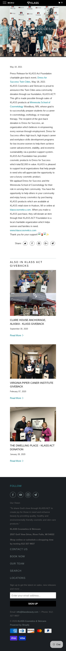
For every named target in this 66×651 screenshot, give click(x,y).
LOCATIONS (17, 578)
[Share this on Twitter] (24, 243)
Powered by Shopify (19, 625)
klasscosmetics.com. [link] (20, 209)
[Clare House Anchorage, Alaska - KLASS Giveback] (33, 293)
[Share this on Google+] (45, 243)
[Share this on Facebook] (31, 243)
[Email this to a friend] (52, 243)
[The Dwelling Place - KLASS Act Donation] (33, 424)
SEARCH (15, 571)
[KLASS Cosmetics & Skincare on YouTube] (21, 495)
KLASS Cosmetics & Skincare (32, 621)
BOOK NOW (17, 556)
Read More (16, 335)
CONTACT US (19, 549)
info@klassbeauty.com (27, 612)
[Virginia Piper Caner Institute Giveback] (33, 361)
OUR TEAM (17, 563)
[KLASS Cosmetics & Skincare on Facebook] (13, 495)
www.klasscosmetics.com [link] (23, 230)
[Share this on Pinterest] (38, 243)
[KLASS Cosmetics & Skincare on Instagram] (28, 495)
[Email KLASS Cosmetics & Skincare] (36, 495)
